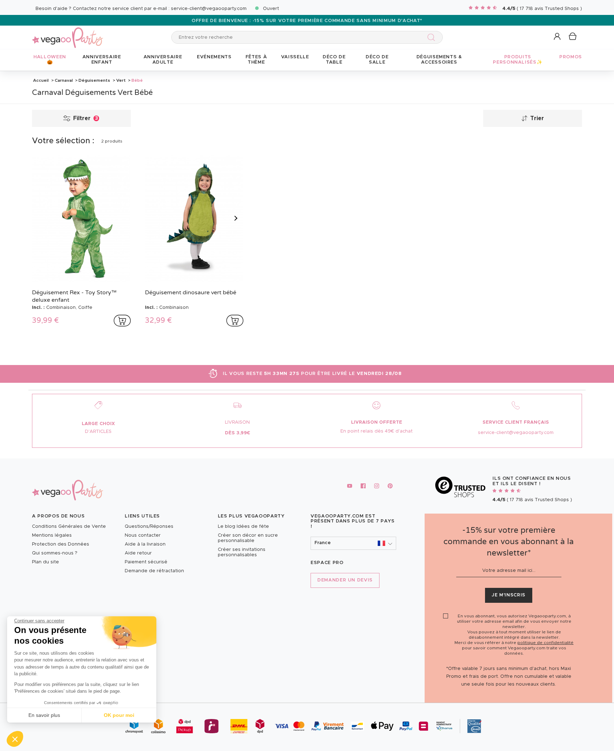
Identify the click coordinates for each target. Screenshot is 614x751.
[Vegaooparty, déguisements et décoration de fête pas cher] (67, 33)
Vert (121, 80)
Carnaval (64, 80)
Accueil (41, 80)
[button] (14, 738)
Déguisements (94, 80)
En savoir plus (44, 715)
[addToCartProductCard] (122, 320)
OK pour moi (119, 715)
